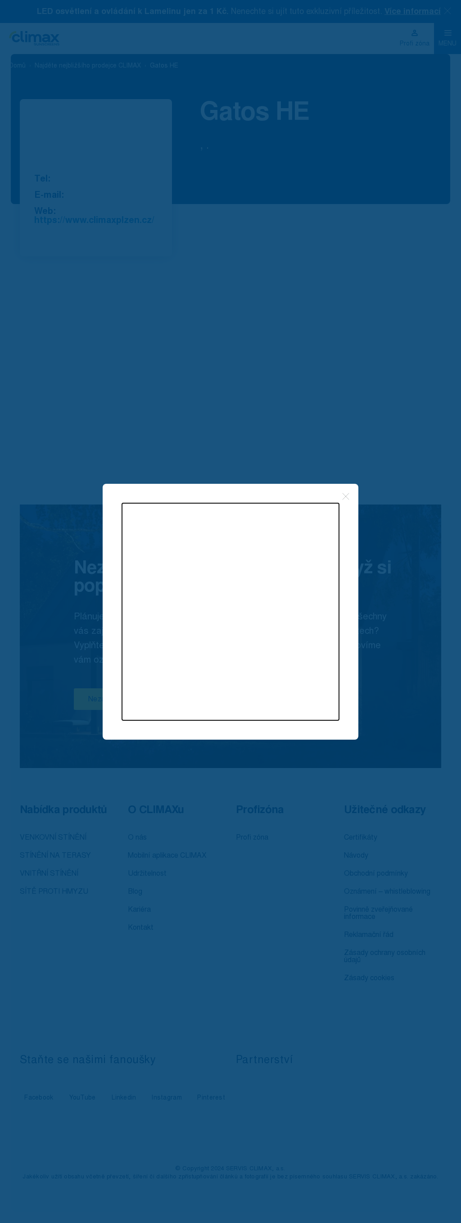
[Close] (345, 496)
